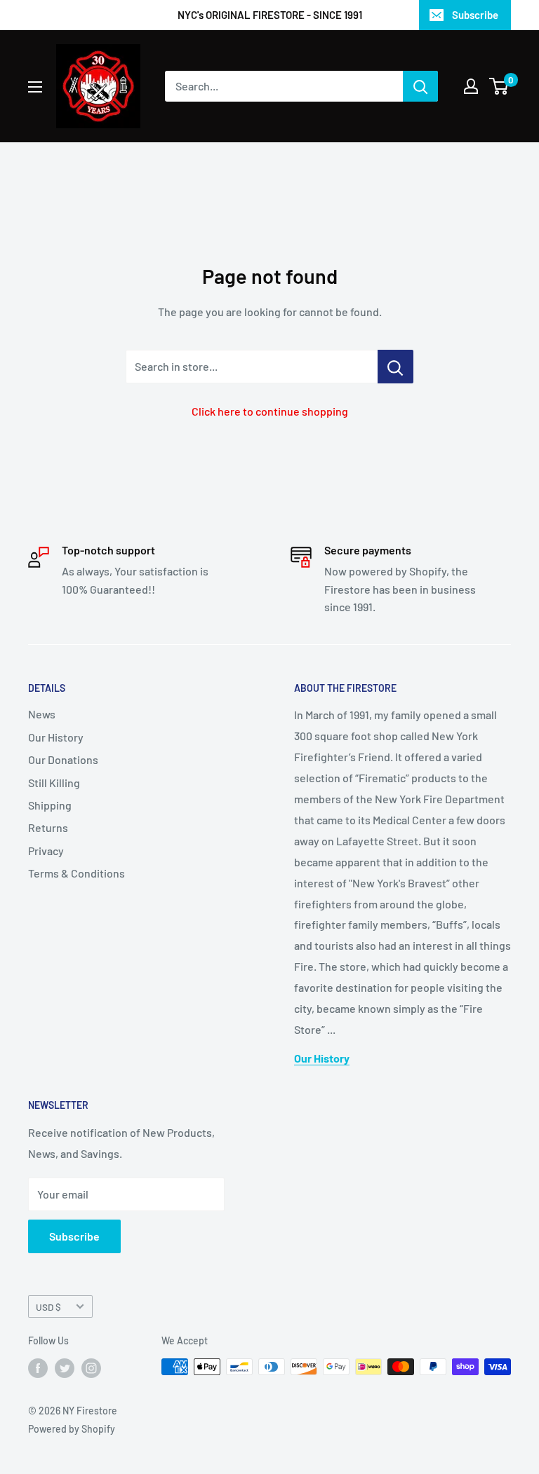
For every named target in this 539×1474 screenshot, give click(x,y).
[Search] (420, 86)
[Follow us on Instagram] (91, 1368)
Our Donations (63, 759)
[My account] (471, 86)
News (41, 714)
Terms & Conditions (76, 873)
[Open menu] (35, 87)
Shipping (50, 805)
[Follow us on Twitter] (64, 1368)
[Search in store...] (395, 366)
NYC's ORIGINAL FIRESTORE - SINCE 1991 (270, 14)
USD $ (48, 1307)
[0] (499, 86)
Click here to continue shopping (270, 411)
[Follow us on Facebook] (38, 1368)
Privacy (46, 850)
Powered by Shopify (71, 1429)
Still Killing (54, 782)
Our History (56, 737)
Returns (48, 827)
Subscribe (475, 14)
